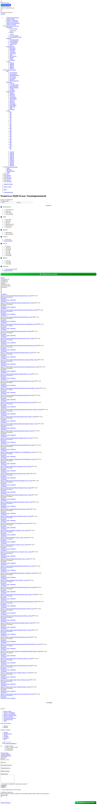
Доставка (6, 736)
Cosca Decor (13, 53)
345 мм (11, 123)
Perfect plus (12, 48)
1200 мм (12, 153)
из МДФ (12, 83)
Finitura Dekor (13, 98)
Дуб (7, 222)
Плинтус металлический (13, 23)
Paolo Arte (12, 102)
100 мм (11, 112)
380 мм (11, 129)
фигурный (9, 234)
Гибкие (11, 32)
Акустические (13, 72)
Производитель (11, 46)
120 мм (8, 249)
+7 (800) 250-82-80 (5, 754)
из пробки (12, 90)
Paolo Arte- (12, 50)
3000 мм (12, 68)
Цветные (12, 79)
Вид (8, 71)
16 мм (8, 263)
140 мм (8, 247)
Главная (6, 732)
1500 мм (12, 154)
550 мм (11, 137)
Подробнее (3, 298)
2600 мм (12, 158)
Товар (8, 168)
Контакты (6, 738)
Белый (8, 219)
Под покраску (13, 74)
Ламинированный (11, 269)
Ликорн (12, 93)
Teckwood (9, 214)
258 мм (11, 118)
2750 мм (12, 161)
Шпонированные (14, 80)
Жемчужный (9, 224)
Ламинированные (14, 75)
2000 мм (12, 63)
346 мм (11, 126)
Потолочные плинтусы (10, 718)
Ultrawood (12, 60)
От (1, 202)
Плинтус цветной (11, 24)
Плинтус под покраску (12, 21)
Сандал (8, 227)
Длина (8, 61)
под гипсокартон (14, 35)
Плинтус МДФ (10, 19)
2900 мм (12, 164)
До (17, 202)
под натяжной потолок (16, 37)
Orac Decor (12, 52)
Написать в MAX (6, 4)
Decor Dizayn (13, 56)
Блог (5, 739)
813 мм (11, 148)
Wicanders (12, 109)
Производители (8, 733)
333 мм (11, 121)
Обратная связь (4, 753)
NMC (11, 54)
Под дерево (13, 76)
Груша (7, 221)
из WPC (12, 89)
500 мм (11, 134)
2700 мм (12, 160)
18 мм (8, 262)
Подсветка (9, 27)
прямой (8, 232)
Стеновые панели (8, 719)
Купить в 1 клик (5, 299)
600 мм (11, 140)
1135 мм (12, 151)
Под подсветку (13, 28)
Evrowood (12, 95)
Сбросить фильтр (8, 240)
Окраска (6, 726)
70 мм (7, 250)
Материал (9, 38)
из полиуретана (14, 41)
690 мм (11, 142)
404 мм (11, 132)
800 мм (11, 145)
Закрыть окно (4, 795)
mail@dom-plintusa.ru (11, 743)
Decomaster (12, 49)
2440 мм (12, 67)
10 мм (7, 260)
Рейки (5, 720)
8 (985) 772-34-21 (6, 742)
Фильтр (2, 277)
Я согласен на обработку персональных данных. (15, 784)
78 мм (7, 246)
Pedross (8, 212)
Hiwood (12, 57)
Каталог (3, 14)
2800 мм (12, 162)
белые (8, 239)
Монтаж (6, 727)
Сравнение (13, 299)
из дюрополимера (14, 39)
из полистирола (14, 42)
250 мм (11, 115)
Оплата (5, 735)
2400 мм (12, 65)
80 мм (8, 253)
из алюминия (13, 43)
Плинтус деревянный (12, 20)
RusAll (11, 58)
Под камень (13, 78)
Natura (7, 211)
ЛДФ (11, 45)
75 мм (7, 252)
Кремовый (9, 225)
